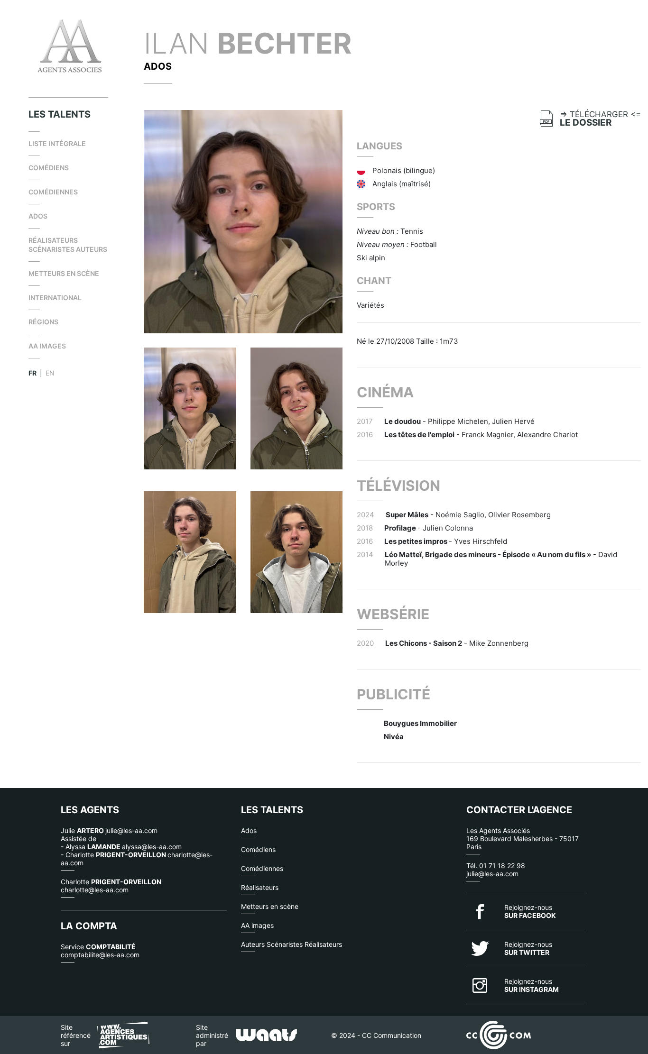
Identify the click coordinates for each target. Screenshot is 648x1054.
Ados (37, 216)
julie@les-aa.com (492, 874)
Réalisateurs (259, 887)
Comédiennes (53, 192)
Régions (43, 322)
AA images (47, 346)
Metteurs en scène (63, 273)
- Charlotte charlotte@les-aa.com (137, 859)
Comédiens (48, 168)
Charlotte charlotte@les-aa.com (111, 886)
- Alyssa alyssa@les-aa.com (121, 847)
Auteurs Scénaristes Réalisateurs (291, 944)
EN (50, 373)
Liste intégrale (57, 143)
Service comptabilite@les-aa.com (100, 951)
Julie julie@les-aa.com (109, 830)
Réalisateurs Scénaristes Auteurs (67, 244)
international (55, 297)
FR (32, 373)
